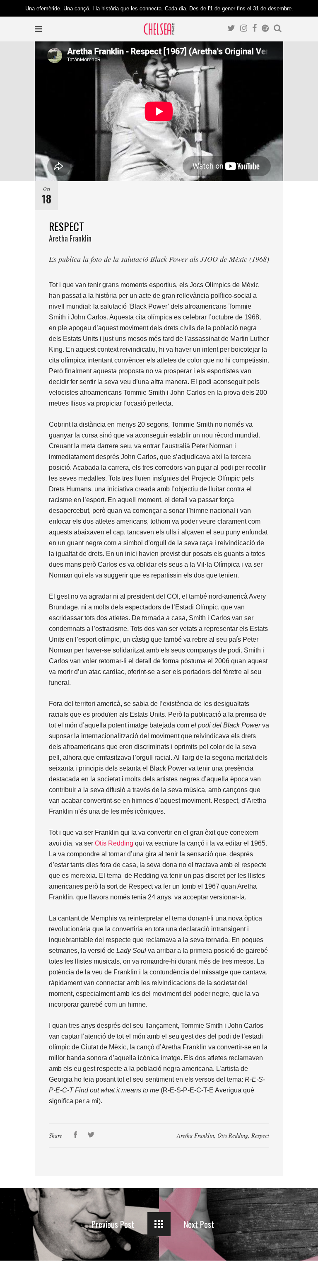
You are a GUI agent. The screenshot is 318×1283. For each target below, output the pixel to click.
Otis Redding (232, 1135)
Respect (260, 1135)
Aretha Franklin (195, 1135)
